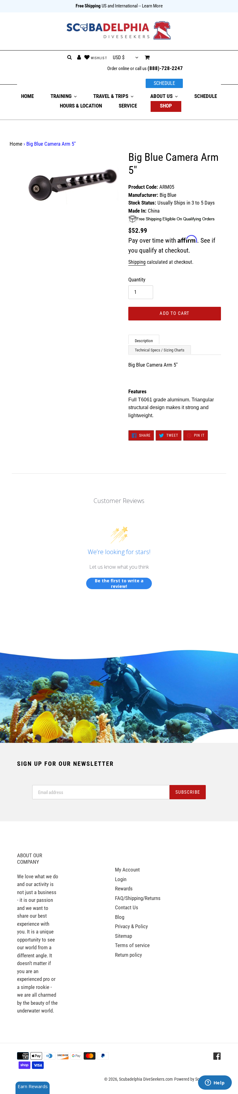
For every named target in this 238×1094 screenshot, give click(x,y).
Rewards (124, 888)
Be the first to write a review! (119, 583)
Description (144, 340)
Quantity (136, 279)
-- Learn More (151, 6)
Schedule (164, 83)
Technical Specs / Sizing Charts (159, 350)
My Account (127, 870)
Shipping (137, 262)
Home (16, 144)
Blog (119, 917)
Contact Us (126, 907)
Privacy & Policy (131, 926)
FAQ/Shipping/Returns (138, 898)
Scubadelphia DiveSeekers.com (146, 1079)
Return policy (128, 955)
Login (120, 879)
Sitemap (123, 936)
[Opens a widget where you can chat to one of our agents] (215, 1083)
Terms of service (132, 945)
